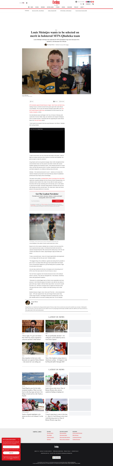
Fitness (57, 7)
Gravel (63, 7)
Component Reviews (77, 437)
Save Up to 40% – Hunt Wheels (38, 10)
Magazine (69, 7)
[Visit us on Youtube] (91, 1)
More (82, 7)
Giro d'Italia (49, 435)
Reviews (43, 7)
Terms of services (44, 204)
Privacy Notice (33, 205)
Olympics (49, 439)
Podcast (76, 7)
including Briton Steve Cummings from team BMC (52, 178)
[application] (47, 140)
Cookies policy (75, 451)
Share (32, 101)
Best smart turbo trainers (65, 437)
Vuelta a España (33, 112)
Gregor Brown (52, 44)
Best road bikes (63, 433)
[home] (28, 7)
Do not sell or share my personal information (61, 453)
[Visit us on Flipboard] (93, 1)
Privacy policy (67, 451)
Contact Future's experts (46, 451)
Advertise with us (45, 453)
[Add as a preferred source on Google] (56, 457)
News (32, 7)
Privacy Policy (15, 457)
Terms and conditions (58, 451)
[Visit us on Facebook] (90, 1)
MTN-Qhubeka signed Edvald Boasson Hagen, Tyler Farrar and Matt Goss (46, 105)
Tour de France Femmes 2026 (81, 10)
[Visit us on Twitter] (88, 1)
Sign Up (11, 452)
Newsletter (62, 101)
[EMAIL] (32, 303)
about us (36, 451)
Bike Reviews (75, 435)
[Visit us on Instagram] (86, 1)
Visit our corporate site (71, 462)
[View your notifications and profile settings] (27, 3)
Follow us (56, 101)
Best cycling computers (64, 439)
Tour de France (38, 120)
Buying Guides (50, 7)
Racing (37, 7)
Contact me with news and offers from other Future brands (11, 450)
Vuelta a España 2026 (52, 10)
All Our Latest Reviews (77, 433)
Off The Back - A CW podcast (65, 10)
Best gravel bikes (63, 435)
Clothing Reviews (76, 439)
